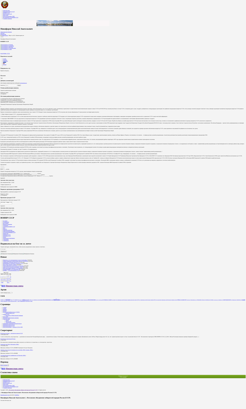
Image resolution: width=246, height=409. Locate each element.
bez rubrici (5, 220)
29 (7, 281)
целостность (27, 301)
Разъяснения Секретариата (9, 238)
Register (4, 310)
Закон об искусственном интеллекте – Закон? (13, 267)
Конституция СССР (7, 14)
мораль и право (108, 299)
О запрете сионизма (7, 18)
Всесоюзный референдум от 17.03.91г (11, 312)
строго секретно (4, 301)
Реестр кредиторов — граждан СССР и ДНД (13, 327)
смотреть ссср (239, 299)
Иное (4, 227)
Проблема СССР (6, 234)
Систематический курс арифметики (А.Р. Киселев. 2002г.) (13, 355)
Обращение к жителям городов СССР (11, 262)
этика (31, 301)
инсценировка (92, 299)
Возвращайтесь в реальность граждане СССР (13, 263)
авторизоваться (23, 83)
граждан (77, 299)
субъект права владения (12, 301)
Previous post (3, 34)
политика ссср (208, 299)
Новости (5, 229)
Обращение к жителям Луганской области (12, 323)
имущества (86, 299)
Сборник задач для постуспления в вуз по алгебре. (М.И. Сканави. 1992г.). (17, 350)
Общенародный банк (7, 230)
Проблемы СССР (7, 235)
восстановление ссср (48, 299)
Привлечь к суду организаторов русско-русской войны (15, 260)
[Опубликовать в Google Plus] (7, 45)
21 (5, 279)
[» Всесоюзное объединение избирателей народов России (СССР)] (5, 8)
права (212, 299)
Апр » (8, 282)
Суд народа (15, 299)
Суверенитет (6, 240)
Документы (5, 225)
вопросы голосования (38, 299)
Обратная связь (6, 10)
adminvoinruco (5, 35)
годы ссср (63, 299)
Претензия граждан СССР (9, 11)
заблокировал (123, 376)
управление (22, 301)
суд (16, 301)
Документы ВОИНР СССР (9, 226)
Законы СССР (6, 314)
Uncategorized (6, 222)
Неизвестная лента (14, 286)
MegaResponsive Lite (5, 395)
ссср (243, 299)
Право (11, 299)
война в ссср (25, 299)
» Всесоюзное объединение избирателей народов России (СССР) (23, 390)
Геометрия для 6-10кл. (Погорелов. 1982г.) (10, 344)
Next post (2, 33)
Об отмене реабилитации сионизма (11, 317)
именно (82, 299)
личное (7, 320)
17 (10, 278)
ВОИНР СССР (6, 12)
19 (2, 279)
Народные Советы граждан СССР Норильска (13, 268)
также (19, 301)
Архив (2, 292)
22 (7, 279)
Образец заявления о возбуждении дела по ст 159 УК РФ (15, 261)
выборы (57, 299)
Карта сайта (5, 15)
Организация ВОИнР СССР (9, 232)
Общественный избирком (6, 32)
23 (8, 279)
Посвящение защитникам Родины (8, 338)
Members (5, 309)
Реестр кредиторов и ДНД (9, 16)
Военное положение (7, 224)
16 (8, 278)
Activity (4, 308)
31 (10, 281)
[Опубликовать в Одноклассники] (8, 48)
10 (10, 276)
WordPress (17, 395)
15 (7, 278)
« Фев (2, 282)
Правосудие (5, 233)
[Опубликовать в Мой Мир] (7, 47)
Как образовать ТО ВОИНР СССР (10, 17)
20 (4, 279)
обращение (199, 299)
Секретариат (6, 239)
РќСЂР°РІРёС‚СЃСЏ (5, 53)
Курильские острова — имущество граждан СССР (12, 333)
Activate (4, 307)
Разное (4, 237)
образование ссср (193, 299)
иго (80, 299)
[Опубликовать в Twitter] (6, 49)
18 (1, 279)
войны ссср (31, 299)
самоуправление (227, 299)
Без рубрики (5, 223)
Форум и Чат (8, 321)
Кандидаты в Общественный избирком (14, 315)
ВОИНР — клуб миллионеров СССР (11, 270)
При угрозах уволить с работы (9, 264)
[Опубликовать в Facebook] (7, 44)
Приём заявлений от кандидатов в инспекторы (13, 265)
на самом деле (114, 299)
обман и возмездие (182, 299)
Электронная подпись (10, 322)
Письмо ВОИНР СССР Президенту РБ (11, 269)
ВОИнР (8, 299)
